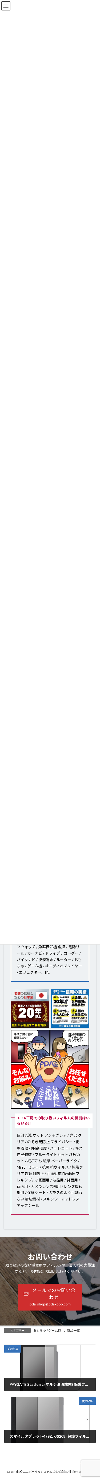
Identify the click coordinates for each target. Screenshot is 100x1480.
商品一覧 (73, 1330)
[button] (50, 1297)
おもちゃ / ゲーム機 (47, 1330)
